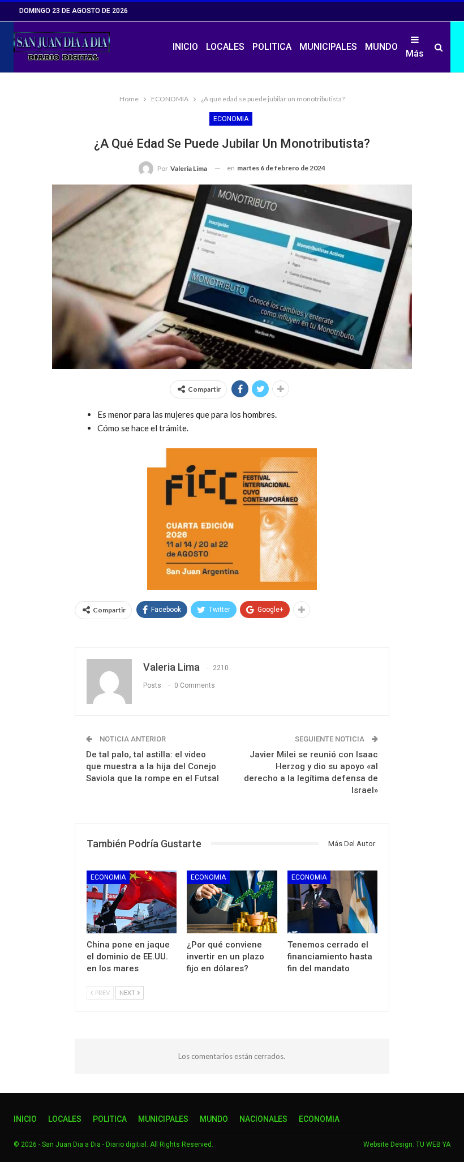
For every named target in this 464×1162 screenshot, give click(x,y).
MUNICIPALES (328, 46)
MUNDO (381, 46)
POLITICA (271, 46)
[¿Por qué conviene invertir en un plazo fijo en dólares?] (232, 902)
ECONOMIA (230, 119)
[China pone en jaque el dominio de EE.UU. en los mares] (132, 902)
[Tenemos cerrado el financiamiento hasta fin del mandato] (332, 902)
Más (415, 53)
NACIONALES (263, 1119)
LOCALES (225, 46)
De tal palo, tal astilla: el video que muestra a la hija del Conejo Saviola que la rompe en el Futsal (152, 766)
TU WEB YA (433, 1144)
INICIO (185, 46)
